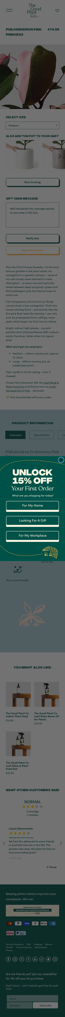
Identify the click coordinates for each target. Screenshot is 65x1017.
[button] (32, 505)
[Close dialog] (61, 459)
